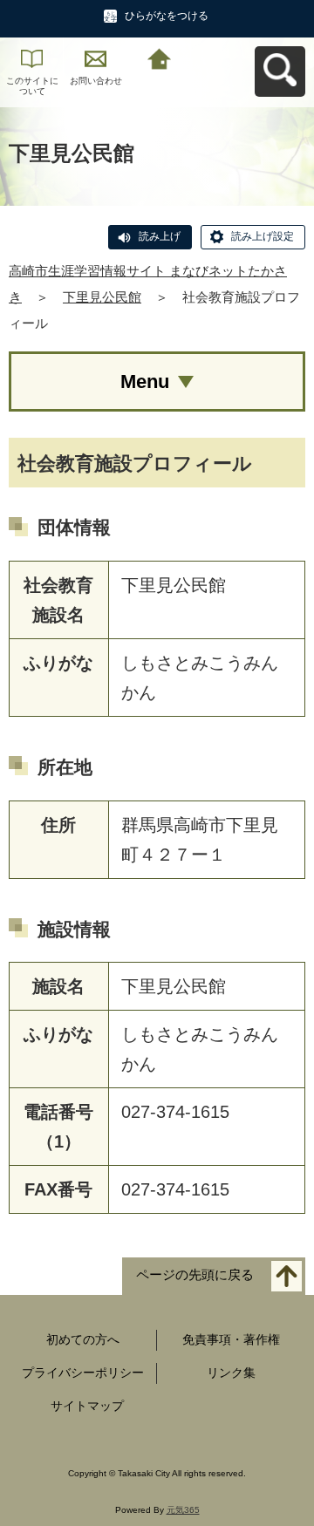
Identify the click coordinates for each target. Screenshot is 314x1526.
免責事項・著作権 (231, 1339)
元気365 (183, 1510)
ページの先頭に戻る (195, 1275)
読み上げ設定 (262, 236)
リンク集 (231, 1373)
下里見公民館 (102, 297)
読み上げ (160, 236)
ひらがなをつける (166, 16)
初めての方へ (82, 1339)
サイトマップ (87, 1406)
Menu (144, 381)
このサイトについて (32, 86)
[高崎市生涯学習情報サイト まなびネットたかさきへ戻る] (159, 57)
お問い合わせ (96, 80)
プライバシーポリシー (83, 1373)
